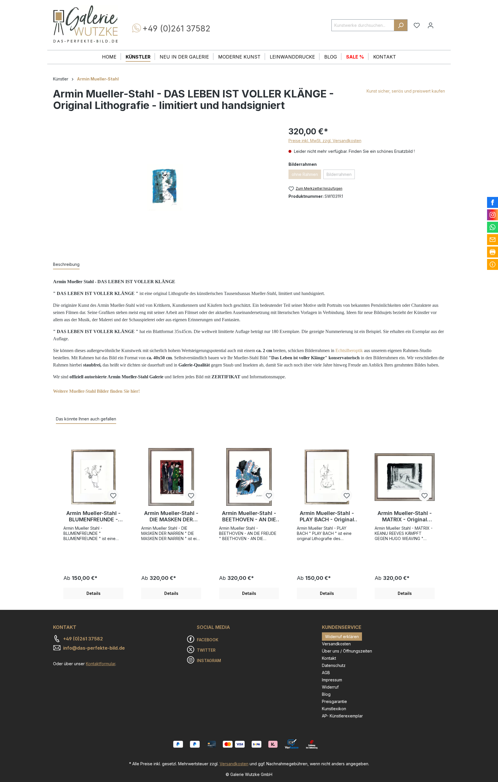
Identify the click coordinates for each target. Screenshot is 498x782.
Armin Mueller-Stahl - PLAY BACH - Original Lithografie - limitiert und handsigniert (327, 516)
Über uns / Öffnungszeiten (347, 650)
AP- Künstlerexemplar (342, 715)
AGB (326, 672)
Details (93, 593)
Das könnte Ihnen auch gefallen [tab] (86, 418)
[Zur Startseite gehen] (85, 24)
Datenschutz (334, 665)
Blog (326, 694)
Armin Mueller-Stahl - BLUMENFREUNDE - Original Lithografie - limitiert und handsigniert (93, 516)
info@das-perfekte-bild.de (94, 648)
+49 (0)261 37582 (176, 28)
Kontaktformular (100, 663)
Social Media (213, 627)
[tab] (66, 264)
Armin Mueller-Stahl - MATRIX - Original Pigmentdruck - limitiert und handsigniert (405, 516)
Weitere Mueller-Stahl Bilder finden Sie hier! (96, 391)
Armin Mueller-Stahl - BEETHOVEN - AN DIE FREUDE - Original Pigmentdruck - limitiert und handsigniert (249, 516)
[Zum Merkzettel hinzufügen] (113, 495)
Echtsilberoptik (349, 350)
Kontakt (329, 658)
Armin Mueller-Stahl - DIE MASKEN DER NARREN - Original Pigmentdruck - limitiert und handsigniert (171, 516)
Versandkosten (336, 643)
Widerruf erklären (342, 636)
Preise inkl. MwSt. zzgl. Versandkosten (324, 140)
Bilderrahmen (339, 174)
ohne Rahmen (305, 174)
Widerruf (330, 687)
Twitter (206, 650)
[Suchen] (401, 25)
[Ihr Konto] (430, 25)
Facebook (207, 639)
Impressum (332, 679)
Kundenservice (341, 627)
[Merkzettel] (417, 25)
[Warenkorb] (441, 23)
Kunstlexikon (334, 708)
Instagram (209, 660)
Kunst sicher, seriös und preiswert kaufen (406, 91)
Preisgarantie (334, 701)
